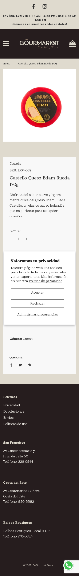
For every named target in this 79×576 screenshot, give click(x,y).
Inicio (6, 63)
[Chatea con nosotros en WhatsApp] (68, 565)
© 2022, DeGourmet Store (38, 565)
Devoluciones (13, 411)
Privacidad (11, 405)
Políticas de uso (15, 424)
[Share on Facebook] (12, 365)
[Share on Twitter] (20, 365)
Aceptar (37, 292)
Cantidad (15, 231)
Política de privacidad (45, 281)
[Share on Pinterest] (29, 365)
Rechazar (37, 303)
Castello (15, 164)
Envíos (8, 418)
